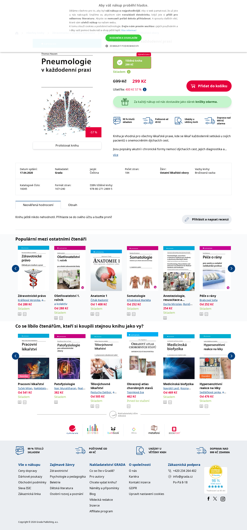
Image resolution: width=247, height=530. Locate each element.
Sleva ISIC (24, 488)
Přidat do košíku (212, 85)
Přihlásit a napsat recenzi (210, 219)
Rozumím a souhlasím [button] (123, 37)
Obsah (72, 205)
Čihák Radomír (99, 300)
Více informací (128, 30)
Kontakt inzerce (139, 482)
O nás (133, 471)
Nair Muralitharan (65, 388)
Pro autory (97, 476)
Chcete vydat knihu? (103, 482)
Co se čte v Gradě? (102, 471)
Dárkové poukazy (30, 476)
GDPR (133, 488)
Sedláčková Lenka (210, 392)
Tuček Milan (25, 388)
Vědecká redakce (101, 500)
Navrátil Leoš (171, 388)
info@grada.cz (183, 476)
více (115, 155)
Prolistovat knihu (67, 145)
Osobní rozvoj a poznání (66, 494)
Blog (93, 494)
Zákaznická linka (29, 494)
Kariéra (134, 476)
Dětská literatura (61, 488)
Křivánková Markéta (139, 300)
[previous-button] (15, 268)
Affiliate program (101, 511)
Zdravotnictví (59, 471)
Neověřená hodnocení (38, 205)
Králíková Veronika (29, 300)
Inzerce (95, 505)
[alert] (123, 26)
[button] (123, 46)
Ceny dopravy (27, 471)
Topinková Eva (135, 392)
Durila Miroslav (172, 304)
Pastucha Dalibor (101, 392)
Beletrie (55, 482)
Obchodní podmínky (32, 482)
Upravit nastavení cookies (146, 494)
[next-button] (231, 268)
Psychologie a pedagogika (68, 476)
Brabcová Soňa (209, 300)
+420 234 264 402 (184, 471)
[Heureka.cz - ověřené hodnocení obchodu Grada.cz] (216, 479)
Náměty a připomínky (104, 488)
